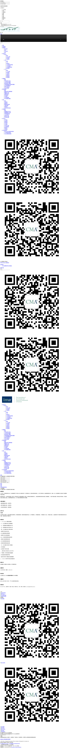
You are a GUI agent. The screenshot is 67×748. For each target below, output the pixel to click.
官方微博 (2, 726)
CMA (5, 60)
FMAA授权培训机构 (7, 133)
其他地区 (3, 47)
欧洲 (6, 265)
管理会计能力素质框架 (8, 91)
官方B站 (2, 730)
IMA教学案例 (6, 97)
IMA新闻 (5, 120)
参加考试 (7, 63)
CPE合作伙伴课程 (7, 82)
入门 (7, 62)
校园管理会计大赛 (7, 112)
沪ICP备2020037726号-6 (4, 743)
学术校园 (3, 109)
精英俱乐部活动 (7, 104)
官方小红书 (3, 729)
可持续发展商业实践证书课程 (9, 84)
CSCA (5, 69)
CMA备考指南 (3, 595)
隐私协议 (2, 739)
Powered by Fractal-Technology (16, 747)
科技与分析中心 (7, 86)
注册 (3, 267)
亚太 (5, 52)
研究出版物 (4, 89)
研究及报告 (6, 446)
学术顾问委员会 (7, 113)
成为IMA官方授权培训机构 (9, 131)
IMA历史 (5, 123)
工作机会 (5, 129)
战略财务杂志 (6, 93)
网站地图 (5, 739)
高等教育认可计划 (7, 111)
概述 (7, 55)
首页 (3, 45)
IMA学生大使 (6, 117)
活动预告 (5, 453)
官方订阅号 (3, 662)
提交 (1, 483)
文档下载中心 (3, 592)
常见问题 (7, 68)
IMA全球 (5, 48)
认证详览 (7, 59)
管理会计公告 (6, 92)
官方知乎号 (3, 731)
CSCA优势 (8, 71)
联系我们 (8, 739)
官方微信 (2, 598)
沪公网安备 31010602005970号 (14, 743)
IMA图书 (5, 96)
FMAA (5, 54)
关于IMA (3, 118)
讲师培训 (5, 106)
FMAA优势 (8, 56)
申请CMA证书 (3, 596)
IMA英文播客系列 (7, 85)
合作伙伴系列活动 (3, 487)
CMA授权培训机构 (9, 64)
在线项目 (3, 46)
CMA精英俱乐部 (9, 67)
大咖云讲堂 (6, 105)
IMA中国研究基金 (7, 98)
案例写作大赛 (6, 116)
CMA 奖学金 (6, 466)
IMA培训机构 (4, 130)
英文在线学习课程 (7, 83)
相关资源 (7, 76)
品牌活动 (5, 103)
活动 (3, 99)
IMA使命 (5, 124)
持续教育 (3, 78)
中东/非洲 (6, 51)
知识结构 (7, 72)
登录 (1, 267)
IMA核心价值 (6, 125)
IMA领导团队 (6, 126)
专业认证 (3, 53)
